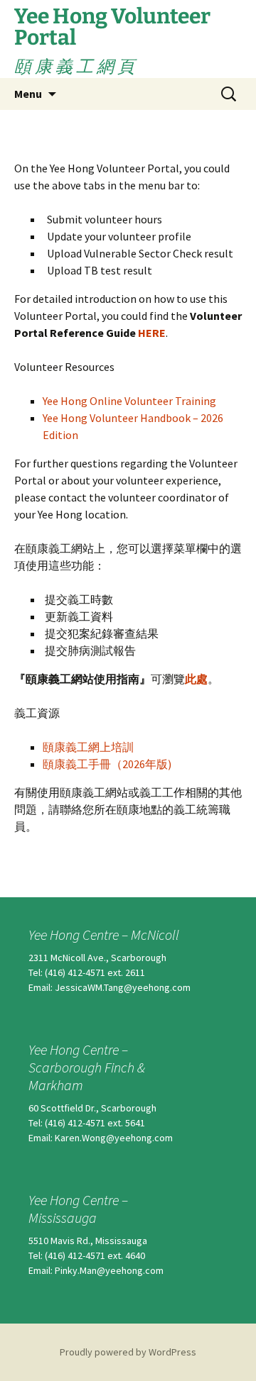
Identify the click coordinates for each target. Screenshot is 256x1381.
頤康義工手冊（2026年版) (107, 764)
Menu (28, 94)
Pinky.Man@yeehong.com (109, 1270)
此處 (196, 679)
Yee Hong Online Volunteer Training (129, 401)
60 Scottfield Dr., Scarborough (92, 1108)
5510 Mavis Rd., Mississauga (87, 1240)
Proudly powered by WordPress (128, 1352)
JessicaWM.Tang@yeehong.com (123, 987)
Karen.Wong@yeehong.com (114, 1137)
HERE (152, 333)
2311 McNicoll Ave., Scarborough (97, 957)
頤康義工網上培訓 (88, 747)
